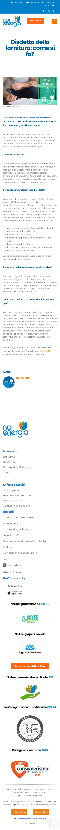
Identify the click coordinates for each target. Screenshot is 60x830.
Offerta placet (11, 490)
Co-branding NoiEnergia (17, 467)
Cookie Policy (41, 812)
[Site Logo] (12, 21)
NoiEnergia (23, 107)
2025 (45, 750)
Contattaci (9, 462)
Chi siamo (9, 457)
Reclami (8, 547)
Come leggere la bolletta (18, 517)
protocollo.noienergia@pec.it (30, 796)
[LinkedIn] (54, 11)
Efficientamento (12, 500)
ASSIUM (50, 707)
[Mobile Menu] (54, 21)
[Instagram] (49, 11)
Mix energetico (11, 523)
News (6, 472)
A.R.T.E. (45, 604)
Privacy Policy (19, 812)
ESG (50, 677)
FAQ (5, 559)
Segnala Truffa (11, 535)
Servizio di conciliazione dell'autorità (24, 541)
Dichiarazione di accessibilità (20, 553)
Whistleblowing (12, 572)
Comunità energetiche (16, 505)
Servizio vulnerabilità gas (17, 495)
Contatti (46, 351)
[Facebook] (43, 11)
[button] (12, 565)
